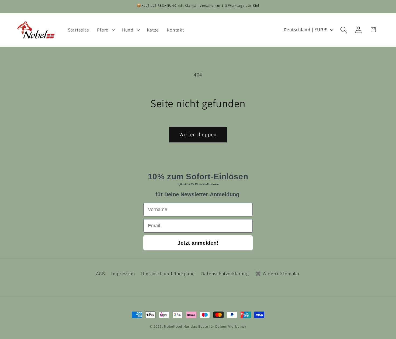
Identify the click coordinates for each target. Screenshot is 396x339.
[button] (105, 30)
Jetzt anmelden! (198, 243)
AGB (100, 273)
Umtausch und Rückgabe (168, 273)
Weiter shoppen (198, 134)
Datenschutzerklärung (225, 273)
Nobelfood (173, 326)
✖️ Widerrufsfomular (277, 273)
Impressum (123, 273)
